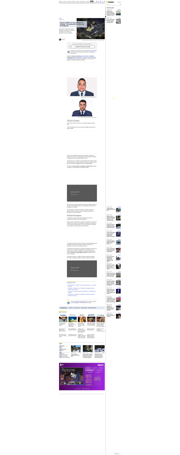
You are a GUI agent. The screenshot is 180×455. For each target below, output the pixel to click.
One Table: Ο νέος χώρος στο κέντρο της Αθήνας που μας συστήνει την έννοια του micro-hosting (101, 325)
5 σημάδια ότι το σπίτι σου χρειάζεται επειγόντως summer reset (101, 329)
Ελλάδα (73, 1)
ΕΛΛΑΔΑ (60, 18)
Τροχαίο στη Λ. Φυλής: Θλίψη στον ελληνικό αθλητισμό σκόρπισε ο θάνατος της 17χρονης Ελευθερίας (90, 336)
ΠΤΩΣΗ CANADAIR (77, 307)
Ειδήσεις (60, 1)
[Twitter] (102, 1)
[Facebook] (98, 1)
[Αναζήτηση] (120, 4)
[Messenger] (105, 16)
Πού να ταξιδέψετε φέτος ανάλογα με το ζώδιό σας (72, 329)
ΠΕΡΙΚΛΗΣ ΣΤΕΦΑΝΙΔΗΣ (92, 307)
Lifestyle (87, 1)
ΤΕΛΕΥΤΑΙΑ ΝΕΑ (110, 7)
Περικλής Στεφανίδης (77, 57)
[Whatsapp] (105, 18)
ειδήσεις (76, 302)
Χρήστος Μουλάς (84, 56)
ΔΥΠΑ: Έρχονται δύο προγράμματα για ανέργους (62, 324)
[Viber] (105, 20)
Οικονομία (69, 1)
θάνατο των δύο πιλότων (92, 50)
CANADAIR (71, 307)
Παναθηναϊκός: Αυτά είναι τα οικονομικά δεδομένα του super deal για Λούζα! (91, 324)
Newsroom (62, 350)
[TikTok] (104, 1)
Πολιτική (64, 1)
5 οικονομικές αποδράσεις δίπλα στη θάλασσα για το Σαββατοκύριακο (72, 325)
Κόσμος (77, 1)
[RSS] (96, 1)
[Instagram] (100, 1)
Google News (82, 301)
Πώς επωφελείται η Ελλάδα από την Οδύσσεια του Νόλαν (62, 329)
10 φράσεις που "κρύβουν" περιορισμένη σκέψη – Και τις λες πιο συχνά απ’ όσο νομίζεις (82, 336)
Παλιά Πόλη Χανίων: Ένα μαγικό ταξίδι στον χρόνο (72, 335)
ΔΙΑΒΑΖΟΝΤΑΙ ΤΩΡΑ (71, 282)
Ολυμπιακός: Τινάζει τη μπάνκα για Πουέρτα (91, 329)
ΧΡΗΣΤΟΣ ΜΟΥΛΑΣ (84, 307)
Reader (77, 301)
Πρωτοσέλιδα (82, 1)
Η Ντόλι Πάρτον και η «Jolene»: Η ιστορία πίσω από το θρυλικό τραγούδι (81, 325)
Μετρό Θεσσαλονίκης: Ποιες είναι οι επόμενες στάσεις (63, 335)
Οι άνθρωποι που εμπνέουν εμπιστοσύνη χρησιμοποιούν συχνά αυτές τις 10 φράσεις (81, 330)
